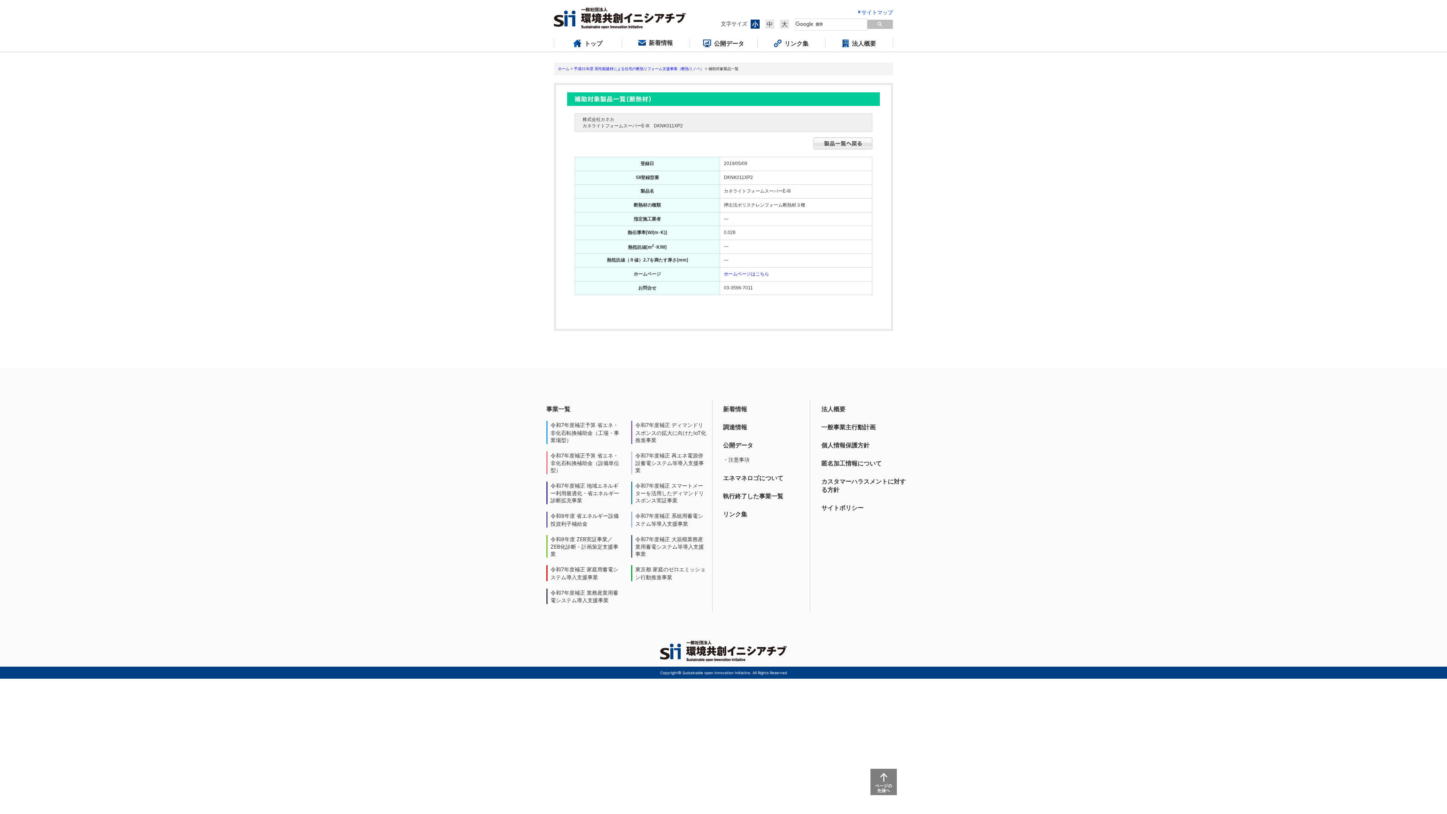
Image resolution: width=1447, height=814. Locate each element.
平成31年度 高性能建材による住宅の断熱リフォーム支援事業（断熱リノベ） (639, 69)
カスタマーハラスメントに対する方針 (863, 485)
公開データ (738, 445)
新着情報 (735, 409)
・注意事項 (736, 459)
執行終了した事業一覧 (753, 496)
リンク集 (735, 514)
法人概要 (833, 409)
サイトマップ (877, 12)
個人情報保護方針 (845, 445)
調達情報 (735, 427)
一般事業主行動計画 (848, 427)
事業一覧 (558, 409)
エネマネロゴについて (753, 478)
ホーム (563, 69)
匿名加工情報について (851, 463)
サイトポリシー (842, 507)
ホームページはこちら (746, 274)
